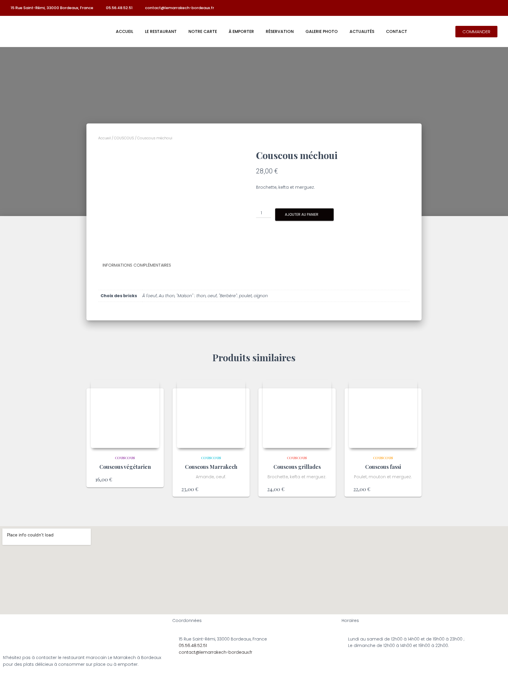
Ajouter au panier (301, 214)
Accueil (124, 31)
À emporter (241, 31)
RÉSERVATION (280, 31)
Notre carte (202, 31)
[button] (476, 31)
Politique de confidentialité (250, 677)
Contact (396, 31)
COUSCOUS (124, 138)
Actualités (362, 31)
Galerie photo (321, 31)
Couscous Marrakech (211, 466)
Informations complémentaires (137, 265)
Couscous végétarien (125, 466)
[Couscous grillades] (297, 413)
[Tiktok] (471, 8)
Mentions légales (193, 677)
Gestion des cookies (311, 677)
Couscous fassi (383, 466)
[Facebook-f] (459, 8)
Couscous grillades (297, 466)
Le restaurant (161, 31)
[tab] (141, 265)
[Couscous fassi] (383, 413)
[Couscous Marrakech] (211, 413)
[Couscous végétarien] (125, 413)
